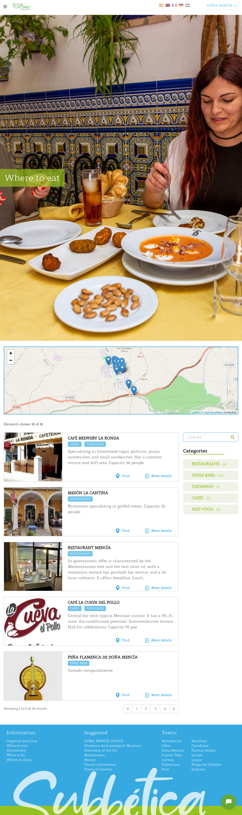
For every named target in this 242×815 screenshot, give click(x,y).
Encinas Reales (203, 750)
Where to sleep (19, 760)
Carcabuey (199, 746)
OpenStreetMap (213, 412)
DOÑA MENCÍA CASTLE (103, 741)
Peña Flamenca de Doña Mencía (103, 657)
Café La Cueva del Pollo (94, 602)
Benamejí (199, 741)
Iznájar (197, 755)
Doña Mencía (173, 750)
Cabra (166, 746)
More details (161, 476)
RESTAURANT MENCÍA (89, 547)
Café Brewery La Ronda (93, 438)
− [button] (10, 360)
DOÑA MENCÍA (220, 6)
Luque (196, 760)
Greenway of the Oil (100, 750)
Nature (90, 760)
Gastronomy (16, 750)
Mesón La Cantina (88, 493)
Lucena (168, 760)
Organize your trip (22, 741)
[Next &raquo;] (173, 708)
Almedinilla (172, 741)
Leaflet (195, 412)
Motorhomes (94, 755)
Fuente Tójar (172, 755)
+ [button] (10, 353)
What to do (16, 755)
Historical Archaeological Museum (112, 746)
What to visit (17, 746)
